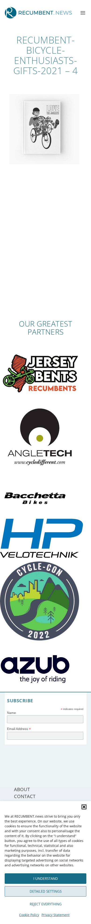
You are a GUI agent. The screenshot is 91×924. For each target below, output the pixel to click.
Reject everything (46, 904)
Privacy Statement (56, 915)
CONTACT (24, 796)
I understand (45, 878)
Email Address (19, 729)
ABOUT (22, 789)
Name (11, 713)
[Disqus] (46, 251)
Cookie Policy (29, 915)
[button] (84, 807)
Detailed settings (46, 891)
